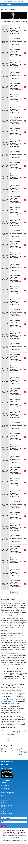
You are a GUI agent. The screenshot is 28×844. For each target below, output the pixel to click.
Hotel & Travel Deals (5, 794)
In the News (3, 795)
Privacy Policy (4, 803)
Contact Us (3, 782)
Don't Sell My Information (6, 805)
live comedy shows (17, 723)
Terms (2, 802)
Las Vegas (2, 735)
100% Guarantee (5, 785)
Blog (2, 796)
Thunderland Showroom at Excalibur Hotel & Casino (10, 738)
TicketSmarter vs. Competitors (8, 792)
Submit (4, 826)
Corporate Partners (5, 791)
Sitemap (3, 808)
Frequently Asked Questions (7, 784)
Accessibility (4, 806)
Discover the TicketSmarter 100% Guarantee (14, 1)
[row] (14, 30)
